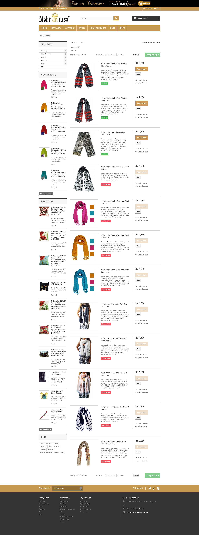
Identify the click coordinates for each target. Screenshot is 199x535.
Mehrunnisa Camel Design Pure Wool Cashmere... (113, 443)
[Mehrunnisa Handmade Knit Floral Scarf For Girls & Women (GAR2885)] (44, 152)
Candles (42, 449)
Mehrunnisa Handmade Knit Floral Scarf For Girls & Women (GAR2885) (58, 151)
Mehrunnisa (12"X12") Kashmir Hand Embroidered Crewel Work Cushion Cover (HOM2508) (58, 329)
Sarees (82, 28)
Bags (112, 28)
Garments (43, 446)
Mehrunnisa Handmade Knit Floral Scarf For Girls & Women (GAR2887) (58, 106)
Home (44, 28)
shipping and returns (66, 516)
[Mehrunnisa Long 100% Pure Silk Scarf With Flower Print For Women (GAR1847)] (84, 385)
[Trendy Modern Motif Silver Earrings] (44, 377)
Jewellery (56, 28)
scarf (56, 443)
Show (72, 47)
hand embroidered (46, 452)
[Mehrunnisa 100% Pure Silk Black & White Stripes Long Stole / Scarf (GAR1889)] (84, 419)
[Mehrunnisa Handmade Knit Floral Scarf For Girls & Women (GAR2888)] (44, 85)
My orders (83, 501)
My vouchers (84, 512)
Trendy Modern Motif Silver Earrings (58, 373)
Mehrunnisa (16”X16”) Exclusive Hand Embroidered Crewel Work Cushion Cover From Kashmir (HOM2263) (58, 260)
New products (48, 75)
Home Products (98, 28)
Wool (50, 446)
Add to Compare (142, 83)
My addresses (84, 506)
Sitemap (62, 522)
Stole (41, 443)
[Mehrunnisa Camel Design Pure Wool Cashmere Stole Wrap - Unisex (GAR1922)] (84, 454)
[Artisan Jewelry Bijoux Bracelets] (44, 395)
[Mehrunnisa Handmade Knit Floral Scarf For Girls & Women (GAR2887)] (44, 107)
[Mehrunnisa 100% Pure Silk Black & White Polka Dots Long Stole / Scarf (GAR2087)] (84, 179)
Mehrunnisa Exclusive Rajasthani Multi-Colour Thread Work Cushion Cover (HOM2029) (58, 210)
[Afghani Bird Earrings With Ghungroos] (44, 287)
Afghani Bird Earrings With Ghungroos (58, 283)
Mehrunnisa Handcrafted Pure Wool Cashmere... (115, 202)
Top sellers (47, 201)
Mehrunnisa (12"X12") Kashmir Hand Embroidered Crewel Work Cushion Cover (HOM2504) (58, 304)
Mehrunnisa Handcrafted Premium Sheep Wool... (114, 65)
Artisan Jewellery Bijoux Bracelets (57, 392)
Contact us (63, 506)
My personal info (85, 509)
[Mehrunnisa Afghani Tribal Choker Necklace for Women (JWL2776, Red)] (44, 354)
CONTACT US (147, 8)
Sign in (156, 8)
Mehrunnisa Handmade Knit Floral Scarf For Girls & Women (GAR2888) (58, 83)
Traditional (50, 449)
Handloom (49, 443)
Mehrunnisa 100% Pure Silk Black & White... (115, 168)
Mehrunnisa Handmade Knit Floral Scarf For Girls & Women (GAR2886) (58, 128)
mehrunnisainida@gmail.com (139, 512)
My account (85, 497)
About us (62, 514)
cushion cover (58, 452)
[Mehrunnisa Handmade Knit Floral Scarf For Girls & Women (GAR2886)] (44, 130)
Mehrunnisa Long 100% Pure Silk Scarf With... (114, 305)
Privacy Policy (64, 519)
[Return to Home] (41, 35)
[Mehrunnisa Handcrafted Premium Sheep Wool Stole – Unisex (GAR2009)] (84, 76)
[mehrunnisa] (58, 17)
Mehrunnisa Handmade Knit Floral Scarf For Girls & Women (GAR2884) (58, 173)
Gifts (122, 28)
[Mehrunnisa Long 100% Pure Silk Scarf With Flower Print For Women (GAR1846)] (84, 351)
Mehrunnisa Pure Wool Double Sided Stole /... (113, 133)
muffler (56, 446)
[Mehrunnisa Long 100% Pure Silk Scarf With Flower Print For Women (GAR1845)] (84, 316)
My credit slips (85, 504)
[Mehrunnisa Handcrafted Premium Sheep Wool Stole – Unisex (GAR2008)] (84, 110)
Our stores (63, 504)
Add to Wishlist (143, 80)
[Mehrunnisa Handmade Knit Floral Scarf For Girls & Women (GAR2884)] (44, 175)
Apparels (69, 28)
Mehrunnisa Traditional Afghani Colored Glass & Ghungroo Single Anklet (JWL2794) (58, 352)
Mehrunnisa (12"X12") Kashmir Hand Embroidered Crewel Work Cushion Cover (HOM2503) (58, 235)
